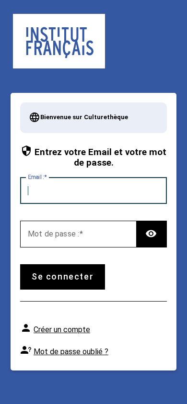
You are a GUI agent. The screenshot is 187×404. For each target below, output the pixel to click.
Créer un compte (62, 329)
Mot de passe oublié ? (71, 351)
